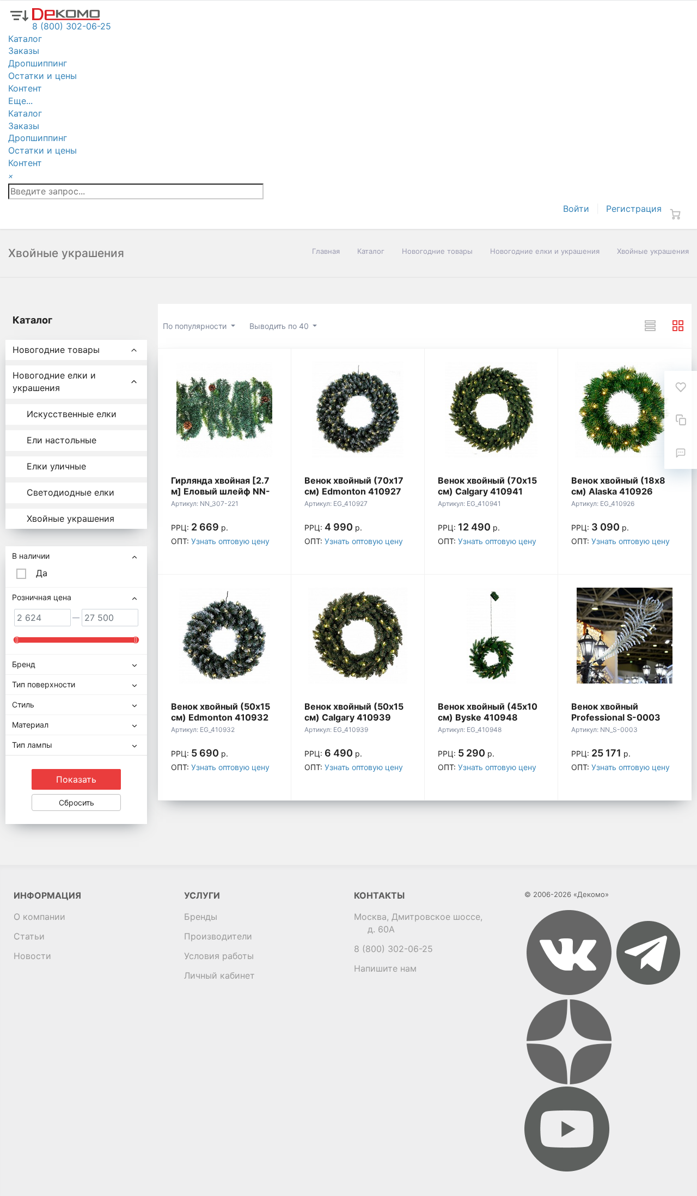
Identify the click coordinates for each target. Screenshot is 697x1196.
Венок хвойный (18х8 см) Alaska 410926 (618, 486)
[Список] (650, 325)
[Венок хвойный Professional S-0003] (624, 636)
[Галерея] (678, 325)
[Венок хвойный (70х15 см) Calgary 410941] (491, 409)
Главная (326, 251)
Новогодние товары (437, 251)
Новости (32, 955)
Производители (218, 936)
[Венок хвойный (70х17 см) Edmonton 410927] (357, 409)
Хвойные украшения (70, 518)
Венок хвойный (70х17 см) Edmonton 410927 (353, 486)
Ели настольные (61, 440)
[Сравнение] (680, 420)
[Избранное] (680, 387)
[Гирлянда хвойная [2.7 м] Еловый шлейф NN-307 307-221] (224, 409)
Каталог (370, 251)
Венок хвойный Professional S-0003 (616, 712)
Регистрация (634, 208)
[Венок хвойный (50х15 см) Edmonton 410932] (224, 636)
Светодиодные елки (70, 492)
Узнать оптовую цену (230, 541)
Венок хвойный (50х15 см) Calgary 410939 (353, 712)
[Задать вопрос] (680, 452)
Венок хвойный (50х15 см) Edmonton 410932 (220, 712)
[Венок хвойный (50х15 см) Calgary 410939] (357, 636)
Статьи (29, 936)
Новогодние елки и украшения (545, 251)
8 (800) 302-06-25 (393, 948)
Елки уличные (56, 466)
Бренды (200, 916)
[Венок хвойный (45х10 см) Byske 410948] (491, 636)
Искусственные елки (72, 413)
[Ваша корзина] (675, 214)
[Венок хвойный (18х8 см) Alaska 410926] (624, 409)
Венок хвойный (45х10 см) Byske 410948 (487, 712)
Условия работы (219, 955)
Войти (576, 208)
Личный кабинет (219, 975)
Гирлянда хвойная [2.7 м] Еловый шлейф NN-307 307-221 (220, 491)
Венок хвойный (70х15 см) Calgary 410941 (487, 486)
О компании (39, 916)
